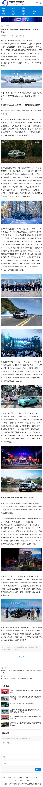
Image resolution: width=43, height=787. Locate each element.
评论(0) (25, 36)
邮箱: (5, 763)
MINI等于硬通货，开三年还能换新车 (22, 703)
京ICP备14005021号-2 (34, 784)
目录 (34, 11)
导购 (23, 8)
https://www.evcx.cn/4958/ (10, 649)
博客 (23, 14)
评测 (13, 8)
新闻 (3, 14)
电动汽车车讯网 (12, 784)
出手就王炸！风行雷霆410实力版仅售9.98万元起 (17, 678)
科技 (3, 11)
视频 (13, 14)
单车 (7, 26)
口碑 (23, 11)
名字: (5, 757)
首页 (2, 26)
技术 (13, 11)
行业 (34, 8)
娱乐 (34, 14)
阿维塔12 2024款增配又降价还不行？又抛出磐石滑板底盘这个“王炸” (21, 671)
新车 (3, 8)
